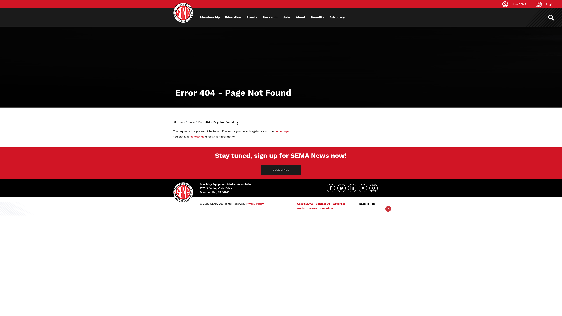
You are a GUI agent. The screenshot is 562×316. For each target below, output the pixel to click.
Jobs (287, 17)
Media (301, 208)
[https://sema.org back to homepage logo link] (553, 17)
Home (181, 122)
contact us (197, 136)
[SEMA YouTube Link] (363, 188)
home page (282, 131)
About (300, 17)
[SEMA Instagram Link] (373, 188)
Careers (312, 208)
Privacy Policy (255, 203)
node (192, 122)
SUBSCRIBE (281, 170)
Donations (327, 208)
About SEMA (305, 203)
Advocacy (337, 17)
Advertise (339, 203)
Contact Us (323, 203)
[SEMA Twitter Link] (341, 188)
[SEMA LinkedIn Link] (352, 188)
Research (270, 17)
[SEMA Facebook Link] (331, 188)
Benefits (317, 17)
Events (251, 17)
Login (549, 4)
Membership (210, 17)
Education (233, 17)
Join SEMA (519, 4)
